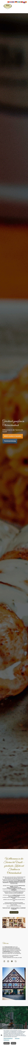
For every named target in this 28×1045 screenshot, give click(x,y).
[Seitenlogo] (7, 6)
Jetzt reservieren (14, 912)
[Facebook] (4, 961)
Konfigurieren (6, 1040)
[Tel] (16, 961)
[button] (8, 2)
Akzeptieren (6, 1043)
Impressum (17, 1038)
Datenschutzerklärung (8, 1038)
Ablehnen (13, 1043)
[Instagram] (8, 961)
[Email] (12, 961)
